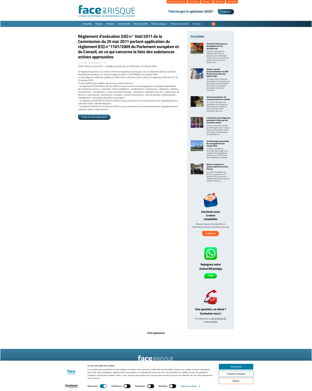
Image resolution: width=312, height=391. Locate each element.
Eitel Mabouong (94, 63)
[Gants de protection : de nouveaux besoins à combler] (197, 97)
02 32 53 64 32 (218, 318)
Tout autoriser (236, 367)
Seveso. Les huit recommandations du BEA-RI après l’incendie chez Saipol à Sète (218, 72)
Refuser (236, 381)
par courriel (211, 321)
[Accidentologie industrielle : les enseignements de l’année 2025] (197, 141)
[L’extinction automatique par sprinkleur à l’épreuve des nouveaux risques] (197, 118)
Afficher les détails (189, 386)
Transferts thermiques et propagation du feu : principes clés (217, 46)
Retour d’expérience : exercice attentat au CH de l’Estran (217, 166)
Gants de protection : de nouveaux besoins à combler (218, 98)
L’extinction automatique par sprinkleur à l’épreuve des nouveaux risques (219, 120)
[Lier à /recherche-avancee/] (213, 24)
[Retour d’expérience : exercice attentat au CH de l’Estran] (197, 164)
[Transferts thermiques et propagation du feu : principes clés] (197, 44)
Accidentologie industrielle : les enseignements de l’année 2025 (218, 143)
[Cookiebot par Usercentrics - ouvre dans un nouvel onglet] (71, 386)
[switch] (127, 386)
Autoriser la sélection (236, 374)
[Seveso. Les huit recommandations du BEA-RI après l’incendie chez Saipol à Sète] (197, 69)
